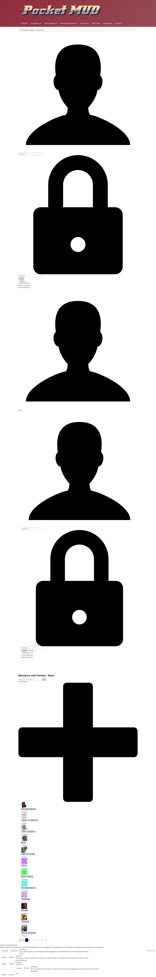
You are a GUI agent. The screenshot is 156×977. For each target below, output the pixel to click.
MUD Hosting (50, 23)
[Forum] (121, 23)
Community (35, 23)
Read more (151, 951)
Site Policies (107, 23)
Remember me (25, 283)
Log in (21, 278)
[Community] (40, 23)
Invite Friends (23, 682)
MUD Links (96, 23)
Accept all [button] (4, 951)
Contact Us (84, 23)
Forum (117, 23)
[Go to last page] (46, 940)
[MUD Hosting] (56, 23)
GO (44, 679)
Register (22, 281)
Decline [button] (11, 957)
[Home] (26, 23)
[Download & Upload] (76, 23)
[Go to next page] (42, 940)
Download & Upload (67, 23)
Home (23, 23)
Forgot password (24, 287)
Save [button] (17, 973)
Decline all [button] (14, 951)
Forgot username (24, 285)
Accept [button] (3, 957)
